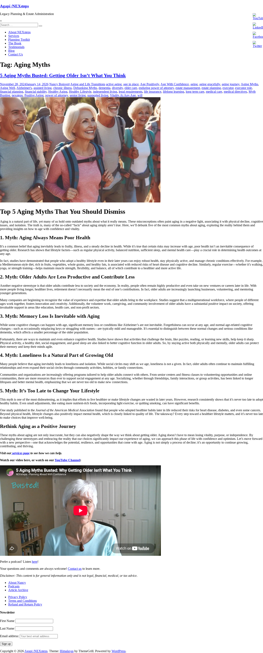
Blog (11, 50)
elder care (131, 88)
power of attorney (56, 95)
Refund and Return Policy (25, 604)
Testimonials (16, 47)
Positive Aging (34, 95)
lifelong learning (173, 91)
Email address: (10, 636)
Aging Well (7, 88)
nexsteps (17, 95)
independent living (105, 91)
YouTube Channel (67, 460)
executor (228, 88)
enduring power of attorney (156, 88)
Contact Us (15, 54)
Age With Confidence (174, 84)
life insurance (152, 91)
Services (13, 36)
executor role (243, 88)
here (34, 561)
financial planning (11, 91)
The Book (14, 43)
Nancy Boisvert (59, 84)
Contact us (75, 568)
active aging (114, 84)
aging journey (230, 84)
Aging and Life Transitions (87, 84)
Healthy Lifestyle (80, 91)
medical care (214, 91)
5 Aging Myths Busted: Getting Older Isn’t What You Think (63, 75)
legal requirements (130, 91)
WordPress (119, 651)
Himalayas (67, 651)
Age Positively (149, 84)
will (139, 95)
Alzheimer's (24, 88)
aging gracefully (209, 84)
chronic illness (62, 88)
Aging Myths (249, 84)
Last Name (7, 628)
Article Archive (18, 590)
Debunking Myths (85, 88)
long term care (195, 91)
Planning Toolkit (19, 39)
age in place (131, 84)
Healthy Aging (57, 91)
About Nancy (17, 582)
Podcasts (14, 586)
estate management (187, 88)
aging (194, 84)
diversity (117, 88)
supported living (97, 95)
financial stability (36, 91)
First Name (7, 621)
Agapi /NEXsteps (14, 6)
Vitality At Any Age (123, 95)
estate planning (211, 88)
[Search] (40, 26)
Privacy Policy (17, 597)
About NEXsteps (19, 32)
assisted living (42, 88)
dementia (104, 88)
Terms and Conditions (22, 600)
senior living (78, 95)
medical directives (235, 91)
